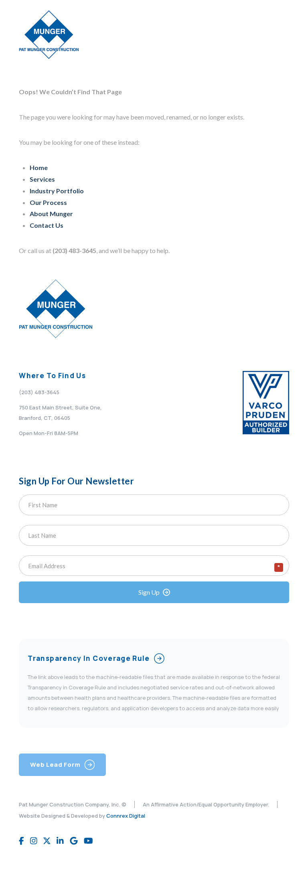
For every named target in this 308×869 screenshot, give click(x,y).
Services (42, 179)
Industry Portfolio (57, 190)
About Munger (51, 213)
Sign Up (149, 592)
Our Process (48, 202)
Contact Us (46, 225)
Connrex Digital (125, 815)
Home (39, 167)
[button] (279, 35)
